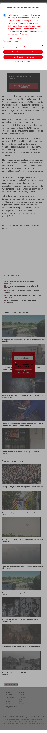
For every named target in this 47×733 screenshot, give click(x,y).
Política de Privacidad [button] (11, 41)
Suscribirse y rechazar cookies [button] (23, 52)
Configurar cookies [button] (23, 62)
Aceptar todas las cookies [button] (23, 47)
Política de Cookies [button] (15, 38)
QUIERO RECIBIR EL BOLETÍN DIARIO (23, 371)
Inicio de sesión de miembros (23, 57)
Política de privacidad (23, 366)
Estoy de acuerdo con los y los (23, 364)
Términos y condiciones (21, 365)
